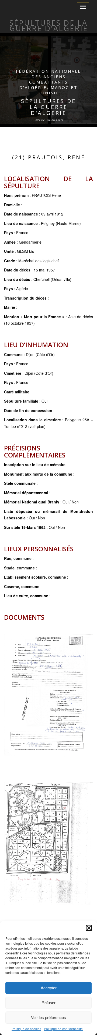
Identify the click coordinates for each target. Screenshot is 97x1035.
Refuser (48, 1002)
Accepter (49, 987)
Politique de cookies (26, 1028)
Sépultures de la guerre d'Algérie (48, 107)
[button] (89, 928)
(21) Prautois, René (48, 157)
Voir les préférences (48, 1017)
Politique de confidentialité (63, 1028)
